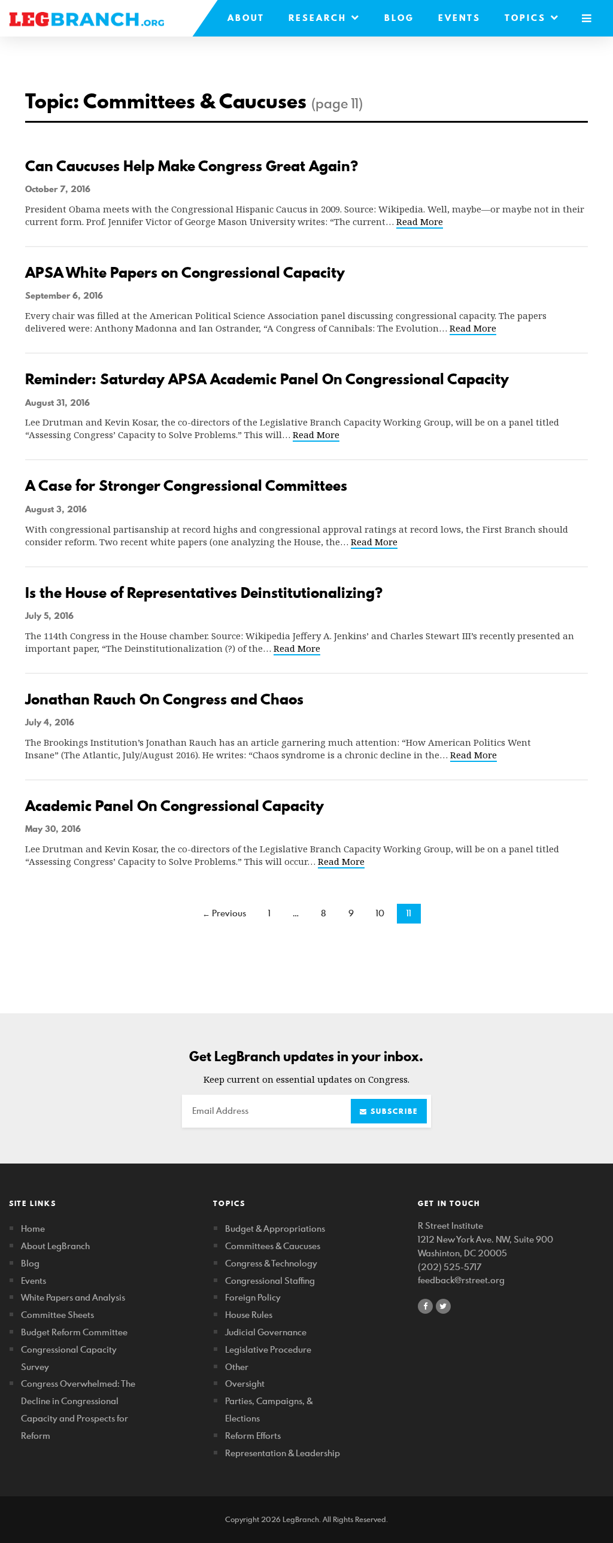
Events (459, 18)
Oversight (245, 1383)
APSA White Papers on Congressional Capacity (185, 272)
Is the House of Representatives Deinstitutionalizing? (204, 592)
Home (33, 1228)
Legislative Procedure (268, 1349)
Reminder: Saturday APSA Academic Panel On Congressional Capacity (267, 379)
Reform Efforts (253, 1435)
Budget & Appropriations (275, 1228)
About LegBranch (55, 1246)
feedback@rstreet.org (461, 1280)
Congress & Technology (271, 1263)
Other (236, 1366)
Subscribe (393, 1111)
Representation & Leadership (282, 1453)
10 (380, 913)
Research (320, 18)
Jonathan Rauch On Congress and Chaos (164, 699)
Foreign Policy (253, 1297)
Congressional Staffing (270, 1280)
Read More (419, 221)
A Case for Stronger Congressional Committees (186, 485)
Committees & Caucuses (272, 1246)
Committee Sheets (57, 1314)
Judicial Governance (265, 1332)
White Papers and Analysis (73, 1297)
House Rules (248, 1314)
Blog (399, 18)
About (246, 18)
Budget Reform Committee (74, 1332)
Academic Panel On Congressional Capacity (174, 805)
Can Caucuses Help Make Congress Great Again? (191, 166)
